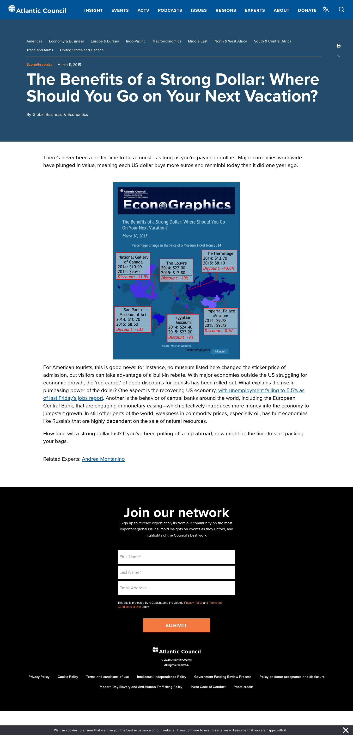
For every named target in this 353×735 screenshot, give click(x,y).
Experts (255, 10)
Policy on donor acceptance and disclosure (292, 676)
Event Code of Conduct (207, 686)
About (282, 10)
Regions (226, 10)
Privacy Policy (193, 602)
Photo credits (244, 686)
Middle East (197, 41)
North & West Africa (230, 41)
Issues (199, 10)
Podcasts (170, 10)
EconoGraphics (39, 64)
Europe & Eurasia (105, 41)
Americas (34, 41)
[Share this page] (338, 55)
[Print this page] (338, 45)
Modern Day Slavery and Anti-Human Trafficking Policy (141, 686)
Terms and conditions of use (107, 676)
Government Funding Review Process (222, 676)
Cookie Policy (68, 676)
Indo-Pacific (136, 41)
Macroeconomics (166, 41)
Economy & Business (66, 41)
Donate (307, 10)
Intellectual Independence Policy (161, 676)
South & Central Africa (272, 41)
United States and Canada (81, 50)
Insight (93, 10)
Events (120, 10)
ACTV (143, 10)
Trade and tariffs (39, 50)
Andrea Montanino (103, 458)
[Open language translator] (326, 9)
